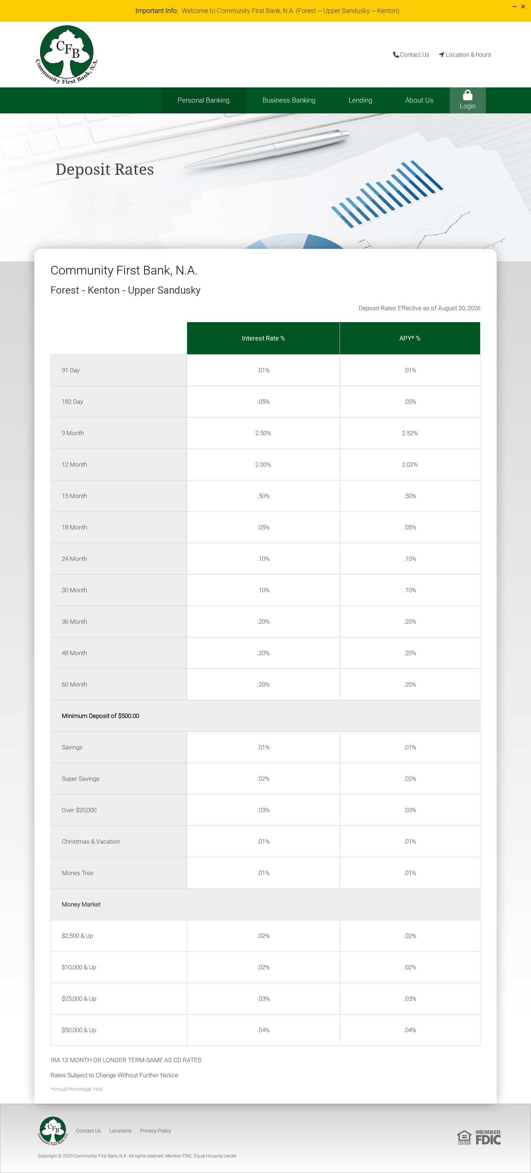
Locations (120, 1131)
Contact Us (88, 1131)
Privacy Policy (155, 1131)
